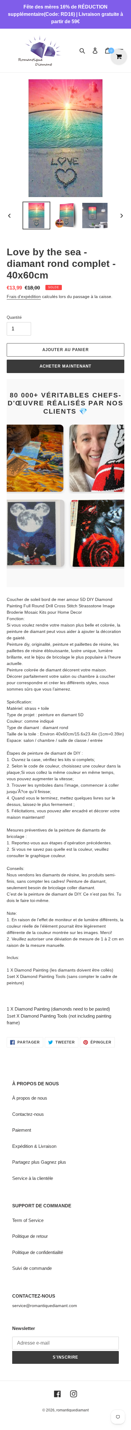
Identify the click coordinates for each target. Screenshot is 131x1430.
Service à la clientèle (32, 1178)
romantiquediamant (72, 1410)
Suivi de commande (32, 1268)
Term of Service (28, 1220)
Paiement (21, 1130)
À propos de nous (29, 1098)
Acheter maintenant (65, 366)
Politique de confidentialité (37, 1252)
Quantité (14, 317)
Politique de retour (30, 1236)
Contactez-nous (28, 1114)
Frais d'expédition (24, 296)
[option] (36, 215)
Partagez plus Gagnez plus (39, 1162)
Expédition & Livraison (34, 1146)
